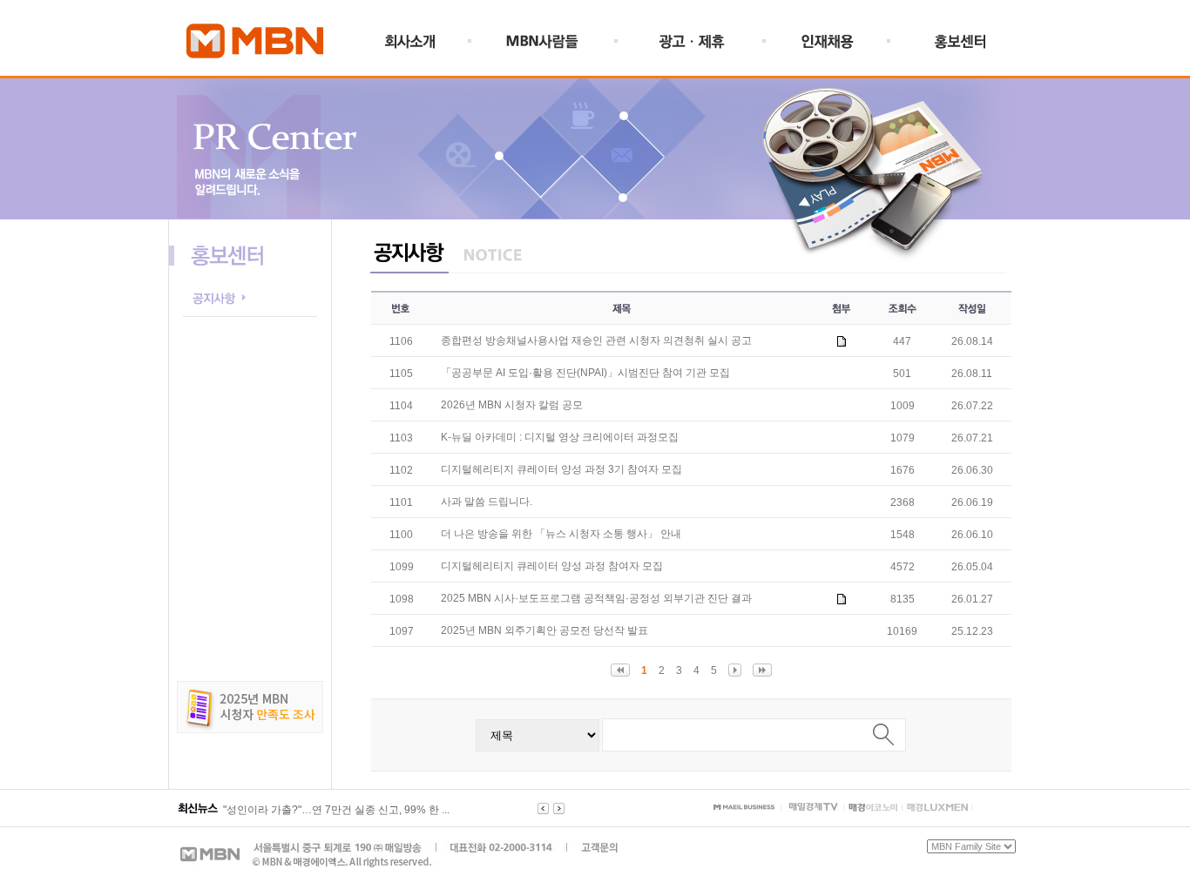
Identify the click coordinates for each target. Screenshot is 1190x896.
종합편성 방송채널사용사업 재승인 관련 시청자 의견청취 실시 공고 (596, 340)
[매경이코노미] (873, 808)
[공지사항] (249, 313)
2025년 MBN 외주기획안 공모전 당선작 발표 (544, 630)
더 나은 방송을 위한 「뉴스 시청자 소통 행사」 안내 (561, 534)
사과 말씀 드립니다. (486, 501)
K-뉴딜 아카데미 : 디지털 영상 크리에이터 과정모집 (560, 437)
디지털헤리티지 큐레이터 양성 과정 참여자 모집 (552, 566)
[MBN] (254, 67)
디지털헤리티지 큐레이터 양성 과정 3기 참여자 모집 (561, 469)
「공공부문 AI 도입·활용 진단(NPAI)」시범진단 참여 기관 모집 (585, 373)
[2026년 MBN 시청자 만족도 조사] (250, 730)
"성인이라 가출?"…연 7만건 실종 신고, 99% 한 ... (336, 810)
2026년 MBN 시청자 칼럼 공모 (512, 405)
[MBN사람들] (546, 46)
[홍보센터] (957, 46)
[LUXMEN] (937, 808)
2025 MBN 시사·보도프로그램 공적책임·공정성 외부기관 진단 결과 (596, 598)
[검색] (883, 734)
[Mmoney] (813, 807)
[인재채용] (829, 46)
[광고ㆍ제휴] (693, 46)
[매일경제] (743, 807)
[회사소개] (428, 46)
